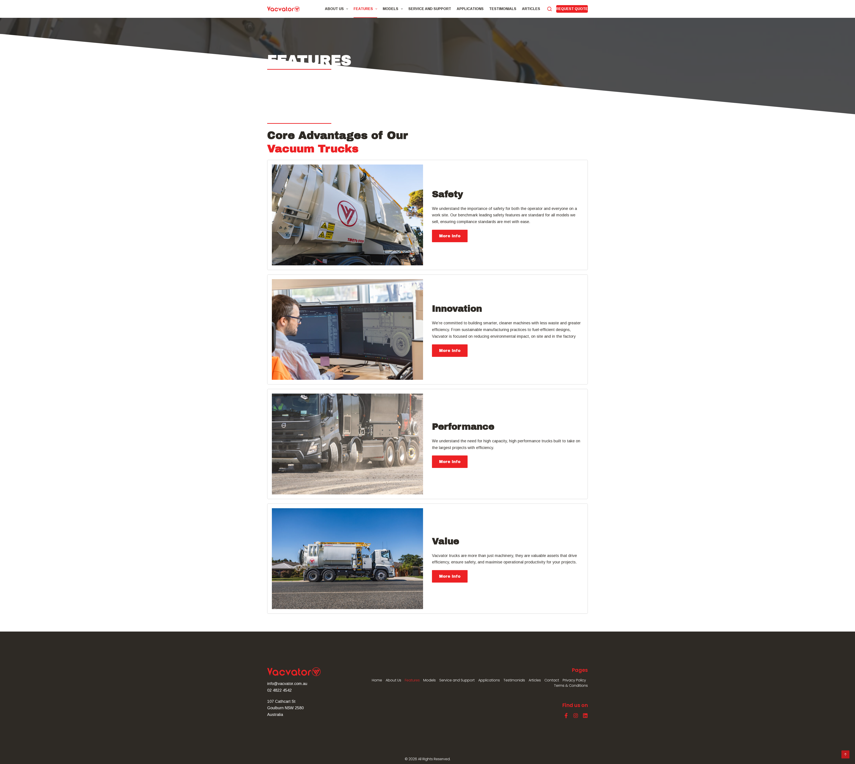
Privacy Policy (574, 680)
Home (377, 680)
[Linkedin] (585, 715)
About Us (334, 9)
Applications (470, 9)
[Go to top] (845, 754)
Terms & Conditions (571, 685)
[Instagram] (575, 715)
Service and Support (429, 9)
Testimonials (502, 9)
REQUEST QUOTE (572, 9)
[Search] (549, 9)
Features (363, 9)
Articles (531, 9)
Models (390, 9)
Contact (551, 680)
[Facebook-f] (566, 715)
